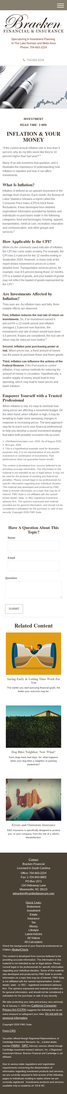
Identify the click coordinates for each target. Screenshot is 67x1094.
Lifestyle (34, 930)
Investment (33, 910)
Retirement (33, 906)
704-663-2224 (35, 60)
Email (11, 557)
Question (11, 578)
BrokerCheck (20, 949)
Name (11, 537)
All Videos (33, 938)
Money (33, 926)
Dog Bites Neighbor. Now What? (33, 751)
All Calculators (33, 942)
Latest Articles (33, 934)
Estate (33, 914)
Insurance (33, 918)
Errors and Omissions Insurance (33, 824)
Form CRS (9, 1030)
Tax (33, 922)
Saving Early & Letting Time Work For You (33, 681)
